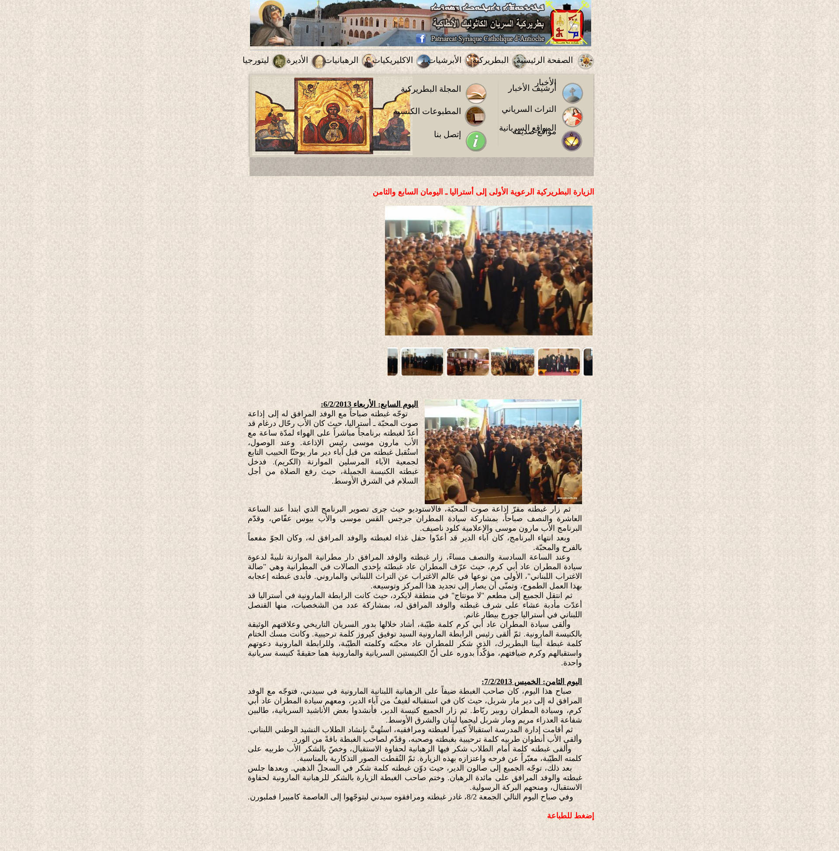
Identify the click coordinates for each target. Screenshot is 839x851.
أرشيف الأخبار (532, 88)
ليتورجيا (256, 60)
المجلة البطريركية (431, 88)
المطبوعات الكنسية (427, 111)
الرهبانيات (341, 60)
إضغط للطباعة (570, 815)
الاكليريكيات (392, 60)
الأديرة (297, 60)
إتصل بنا (447, 134)
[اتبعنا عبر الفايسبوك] (421, 41)
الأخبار (545, 82)
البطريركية (490, 60)
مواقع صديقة (534, 131)
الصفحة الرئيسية (545, 60)
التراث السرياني (529, 109)
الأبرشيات (444, 60)
